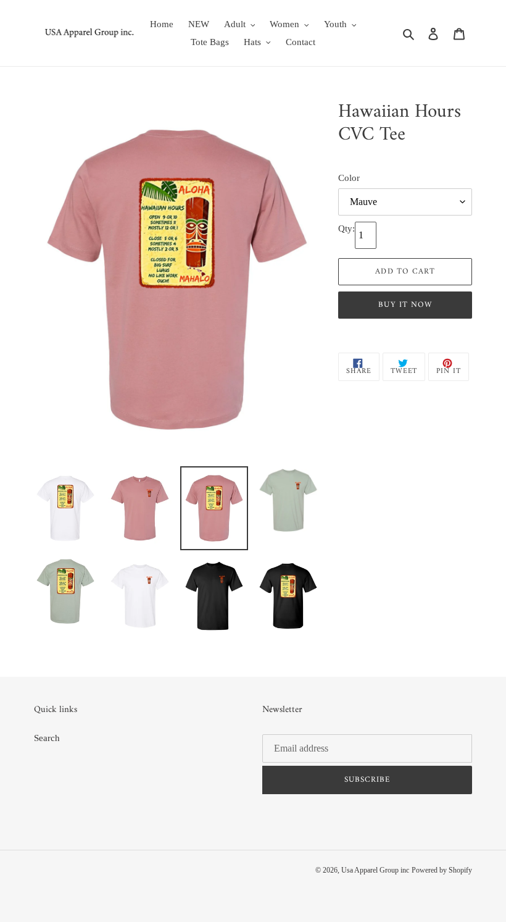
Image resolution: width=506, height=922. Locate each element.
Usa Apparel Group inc (375, 870)
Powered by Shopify (442, 870)
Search (47, 738)
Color (349, 178)
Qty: (346, 228)
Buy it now (404, 305)
